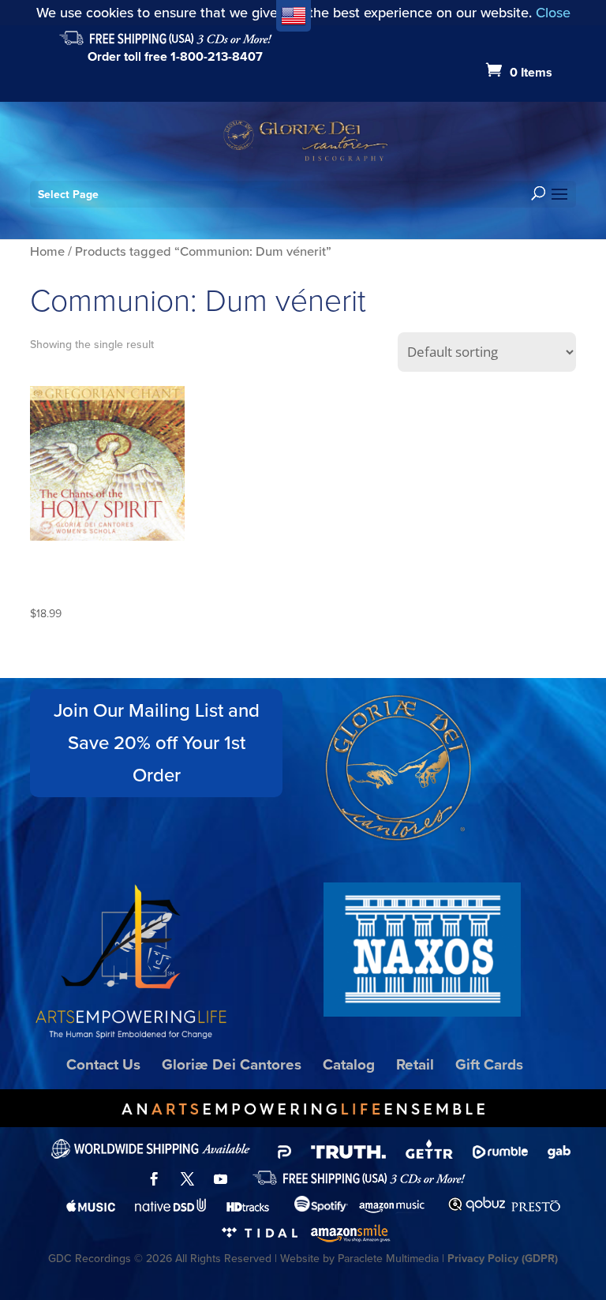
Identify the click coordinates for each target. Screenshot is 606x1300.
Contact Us (103, 1064)
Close (553, 12)
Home (47, 251)
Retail (415, 1064)
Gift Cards (489, 1064)
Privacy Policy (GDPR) (502, 1258)
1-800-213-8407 (216, 56)
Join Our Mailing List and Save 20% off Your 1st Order (157, 742)
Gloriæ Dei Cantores (231, 1064)
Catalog (349, 1064)
